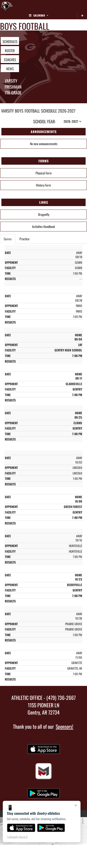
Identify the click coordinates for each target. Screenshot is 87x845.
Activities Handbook (43, 226)
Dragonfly (43, 214)
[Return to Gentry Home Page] (7, 6)
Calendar (39, 15)
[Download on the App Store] (21, 828)
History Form (43, 185)
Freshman (13, 87)
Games (8, 238)
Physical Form (43, 172)
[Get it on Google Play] (51, 828)
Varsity (11, 81)
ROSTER (10, 50)
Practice (24, 238)
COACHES (10, 59)
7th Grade (13, 93)
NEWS (10, 68)
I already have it (17, 836)
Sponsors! (64, 726)
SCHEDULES (10, 41)
